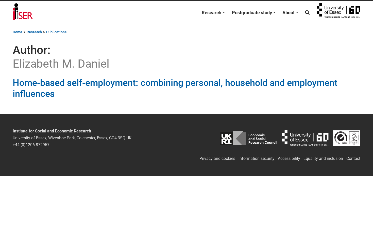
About (288, 12)
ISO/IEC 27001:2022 (346, 137)
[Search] (307, 12)
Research (211, 12)
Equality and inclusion (323, 158)
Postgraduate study (252, 12)
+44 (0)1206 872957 (31, 144)
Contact (353, 158)
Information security (257, 158)
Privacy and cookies (217, 158)
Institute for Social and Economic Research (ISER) (23, 12)
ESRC (248, 137)
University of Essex (338, 12)
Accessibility (289, 158)
